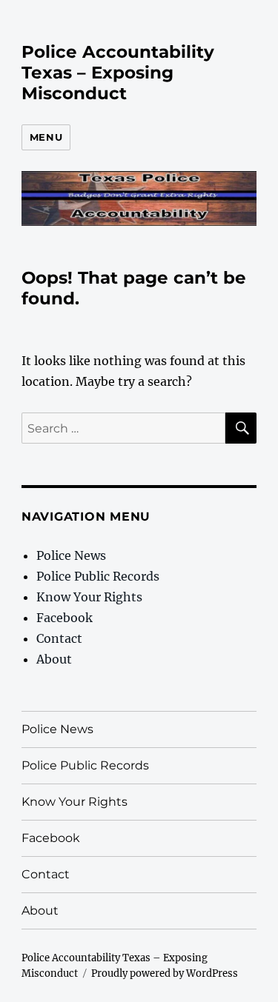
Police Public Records (97, 576)
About (54, 659)
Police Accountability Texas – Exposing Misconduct (117, 72)
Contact (59, 638)
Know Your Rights (89, 596)
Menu (46, 137)
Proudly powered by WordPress (164, 973)
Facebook (64, 617)
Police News (71, 555)
